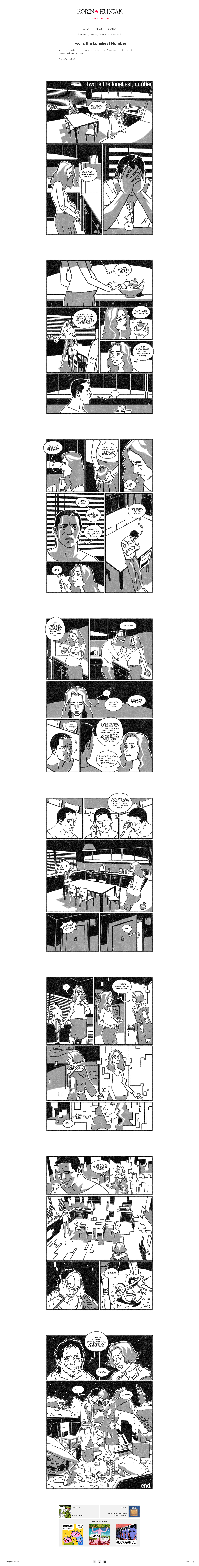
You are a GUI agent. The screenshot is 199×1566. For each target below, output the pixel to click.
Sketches (116, 34)
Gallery (86, 29)
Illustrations (84, 34)
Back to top (190, 1562)
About (99, 29)
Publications (104, 34)
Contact (112, 29)
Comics (94, 34)
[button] (192, 1553)
